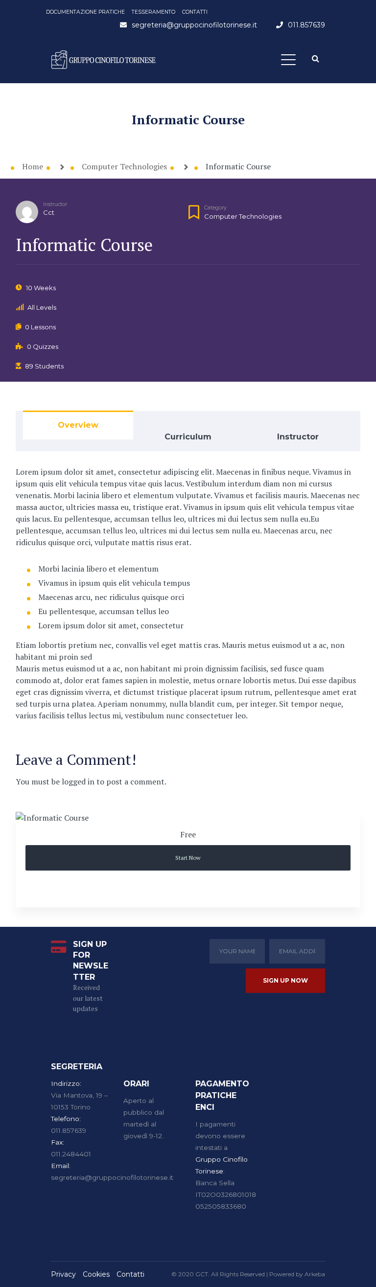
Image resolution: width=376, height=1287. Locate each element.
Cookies (96, 1274)
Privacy (63, 1274)
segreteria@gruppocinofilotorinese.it (194, 25)
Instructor (55, 204)
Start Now (188, 857)
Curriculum (188, 436)
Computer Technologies (243, 216)
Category (215, 208)
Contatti (130, 1274)
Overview (78, 425)
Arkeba (315, 1274)
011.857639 (306, 25)
